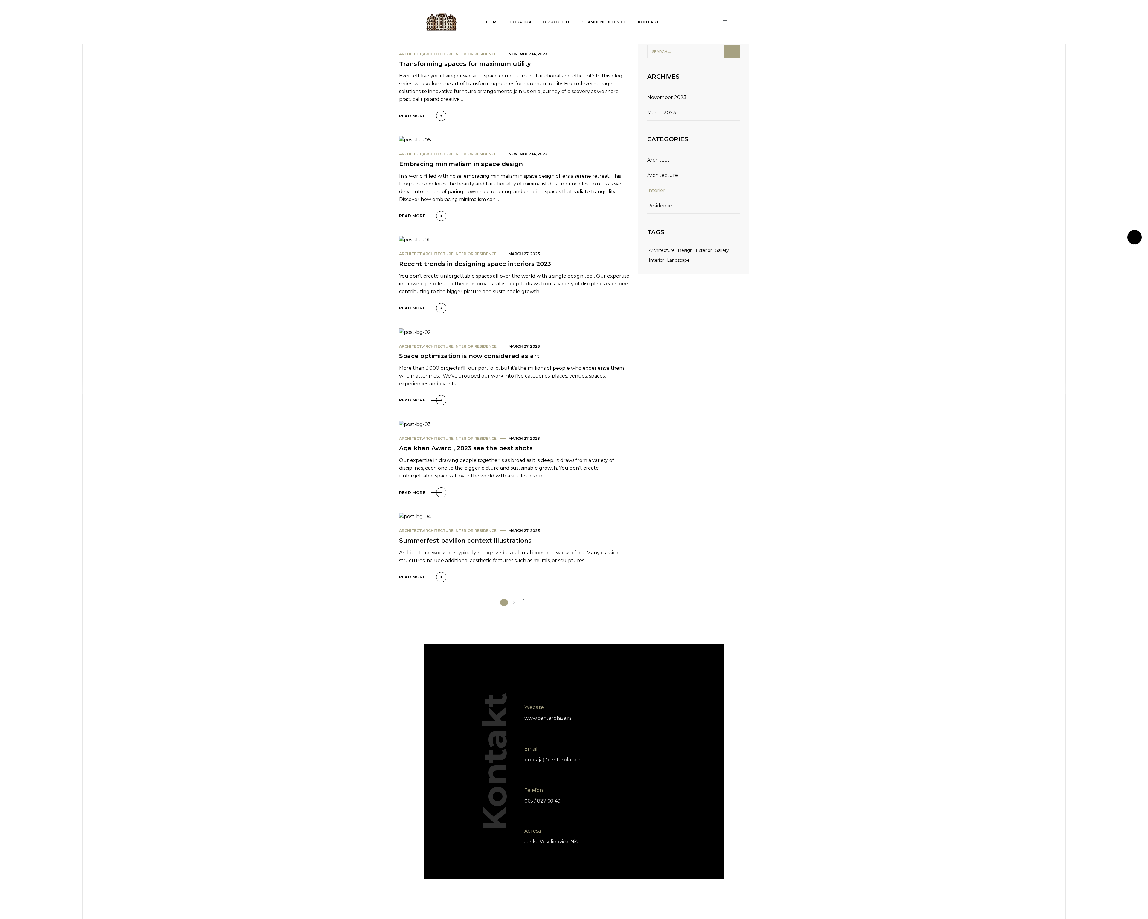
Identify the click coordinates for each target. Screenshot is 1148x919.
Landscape (678, 260)
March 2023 (661, 112)
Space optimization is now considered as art (469, 356)
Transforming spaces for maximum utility (465, 63)
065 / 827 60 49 (542, 801)
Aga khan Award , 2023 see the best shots (466, 448)
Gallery (722, 250)
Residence (485, 54)
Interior (464, 54)
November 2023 (666, 97)
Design (685, 250)
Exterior (704, 250)
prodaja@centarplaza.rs (552, 759)
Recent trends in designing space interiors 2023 (475, 263)
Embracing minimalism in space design (461, 164)
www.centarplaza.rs (547, 718)
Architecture (438, 54)
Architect (410, 54)
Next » (524, 602)
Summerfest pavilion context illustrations (465, 540)
